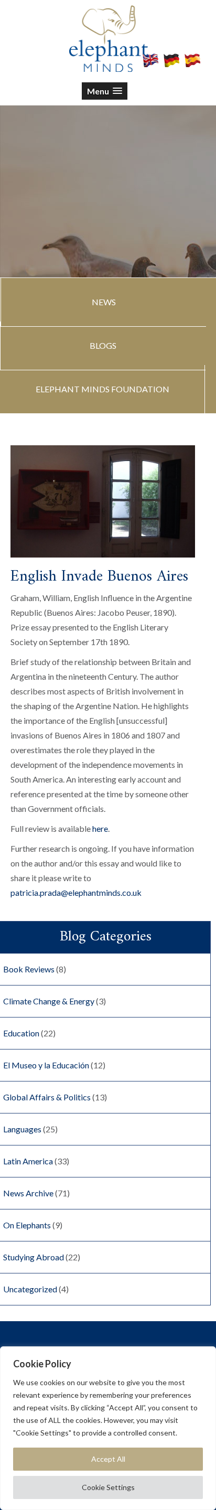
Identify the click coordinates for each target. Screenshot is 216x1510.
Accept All (108, 1458)
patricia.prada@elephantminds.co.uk (76, 892)
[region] (108, 1428)
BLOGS (103, 345)
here (100, 828)
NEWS (104, 302)
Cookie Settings (108, 1487)
